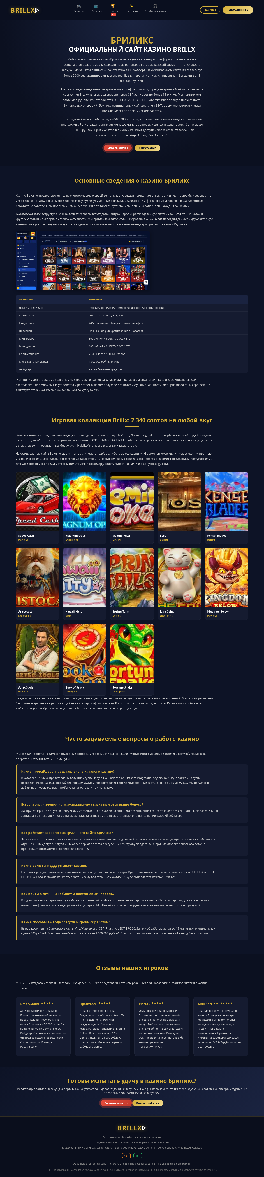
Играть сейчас (117, 148)
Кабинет (210, 10)
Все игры (79, 8)
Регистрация (147, 148)
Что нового (131, 8)
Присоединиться (237, 9)
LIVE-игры (96, 8)
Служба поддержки (155, 8)
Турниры (113, 10)
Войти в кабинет (147, 1103)
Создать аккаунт (116, 1103)
